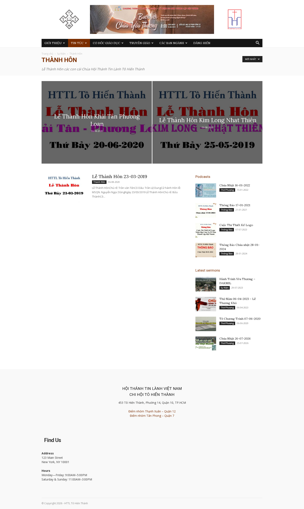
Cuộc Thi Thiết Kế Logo (236, 225)
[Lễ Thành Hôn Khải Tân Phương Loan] (97, 129)
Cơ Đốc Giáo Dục (106, 43)
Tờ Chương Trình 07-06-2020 (240, 319)
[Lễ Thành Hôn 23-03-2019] (64, 189)
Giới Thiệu (53, 43)
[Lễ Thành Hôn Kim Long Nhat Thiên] (207, 129)
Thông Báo (227, 209)
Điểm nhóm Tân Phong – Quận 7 (152, 416)
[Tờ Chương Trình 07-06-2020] (205, 324)
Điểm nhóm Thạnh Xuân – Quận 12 (152, 411)
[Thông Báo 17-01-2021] (205, 210)
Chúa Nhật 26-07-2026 (235, 338)
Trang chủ (47, 53)
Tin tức (77, 43)
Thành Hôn (99, 182)
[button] (257, 43)
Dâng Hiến (201, 43)
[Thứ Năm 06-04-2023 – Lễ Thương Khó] (205, 304)
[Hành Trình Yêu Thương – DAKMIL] (205, 284)
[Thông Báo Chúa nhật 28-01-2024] (205, 250)
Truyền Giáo (139, 43)
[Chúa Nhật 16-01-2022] (205, 190)
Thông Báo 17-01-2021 (234, 205)
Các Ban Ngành (171, 43)
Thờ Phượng (227, 189)
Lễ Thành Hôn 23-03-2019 (119, 176)
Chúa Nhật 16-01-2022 (234, 185)
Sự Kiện (61, 53)
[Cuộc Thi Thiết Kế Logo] (205, 230)
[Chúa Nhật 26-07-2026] (205, 344)
